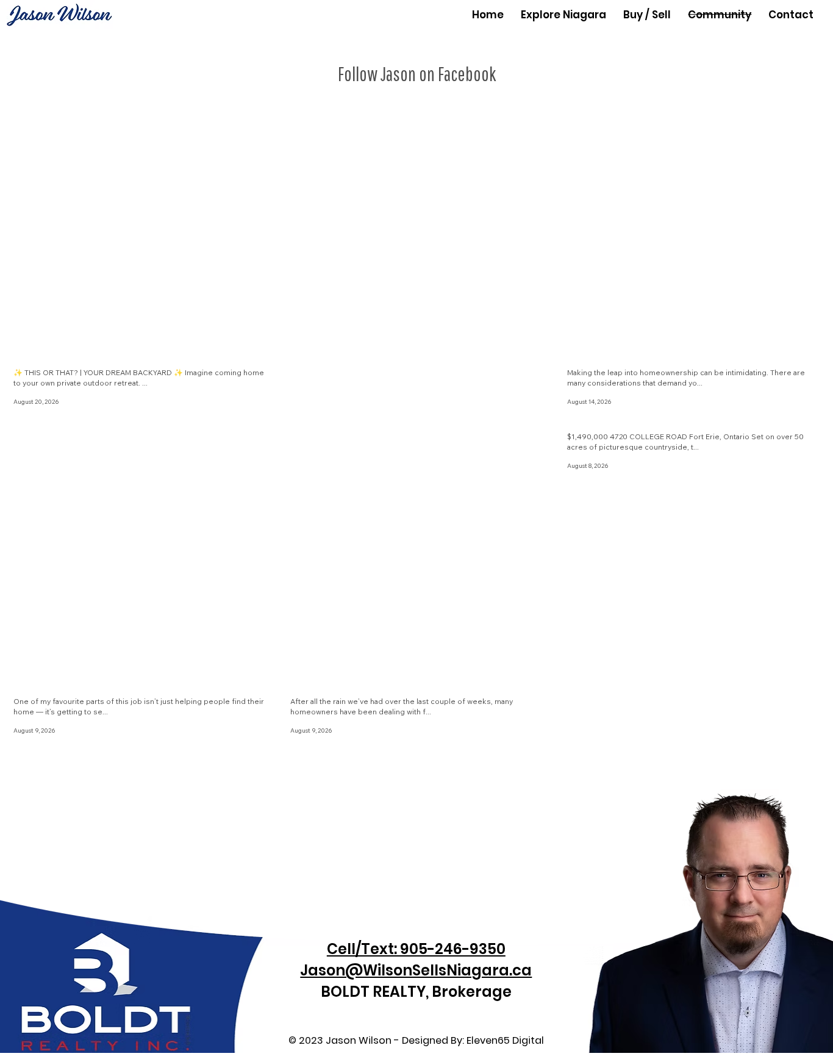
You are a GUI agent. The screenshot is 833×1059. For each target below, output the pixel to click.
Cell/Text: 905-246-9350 (416, 949)
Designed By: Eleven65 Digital (473, 1040)
